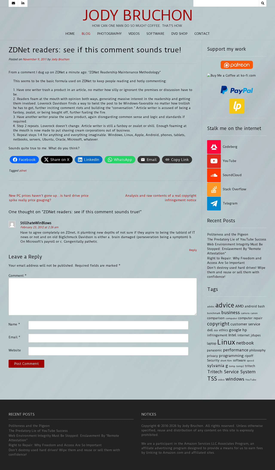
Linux (226, 342)
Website (15, 350)
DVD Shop (179, 34)
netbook (245, 343)
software (239, 360)
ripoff (249, 356)
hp (244, 330)
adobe (210, 306)
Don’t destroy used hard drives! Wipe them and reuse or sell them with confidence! (236, 272)
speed (250, 360)
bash (261, 306)
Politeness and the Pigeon (227, 234)
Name (14, 324)
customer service (245, 324)
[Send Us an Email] (13, 3)
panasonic (214, 350)
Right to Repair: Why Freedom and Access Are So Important (55, 445)
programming (231, 356)
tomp (232, 366)
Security (213, 360)
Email (14, 337)
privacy (212, 356)
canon (254, 313)
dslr (216, 330)
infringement (217, 335)
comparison (216, 318)
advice (224, 305)
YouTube (250, 379)
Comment (17, 276)
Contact (202, 34)
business (230, 312)
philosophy (257, 350)
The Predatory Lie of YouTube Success (236, 239)
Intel (232, 335)
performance (235, 350)
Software (155, 34)
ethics (223, 330)
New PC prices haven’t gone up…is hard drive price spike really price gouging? (49, 198)
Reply (193, 250)
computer (231, 318)
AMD (239, 306)
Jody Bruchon (137, 15)
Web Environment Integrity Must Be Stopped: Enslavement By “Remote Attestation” (235, 248)
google (235, 330)
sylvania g (217, 365)
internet (243, 335)
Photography (109, 34)
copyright (218, 324)
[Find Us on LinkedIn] (23, 3)
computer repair (250, 318)
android (251, 306)
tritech (250, 366)
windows (235, 379)
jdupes (256, 335)
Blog (86, 34)
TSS (212, 379)
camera (245, 313)
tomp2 (240, 366)
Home (70, 34)
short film (226, 360)
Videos (134, 34)
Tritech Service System (231, 371)
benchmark (213, 313)
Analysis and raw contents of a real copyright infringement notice (160, 198)
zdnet (22, 170)
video (221, 379)
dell (210, 330)
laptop (211, 343)
